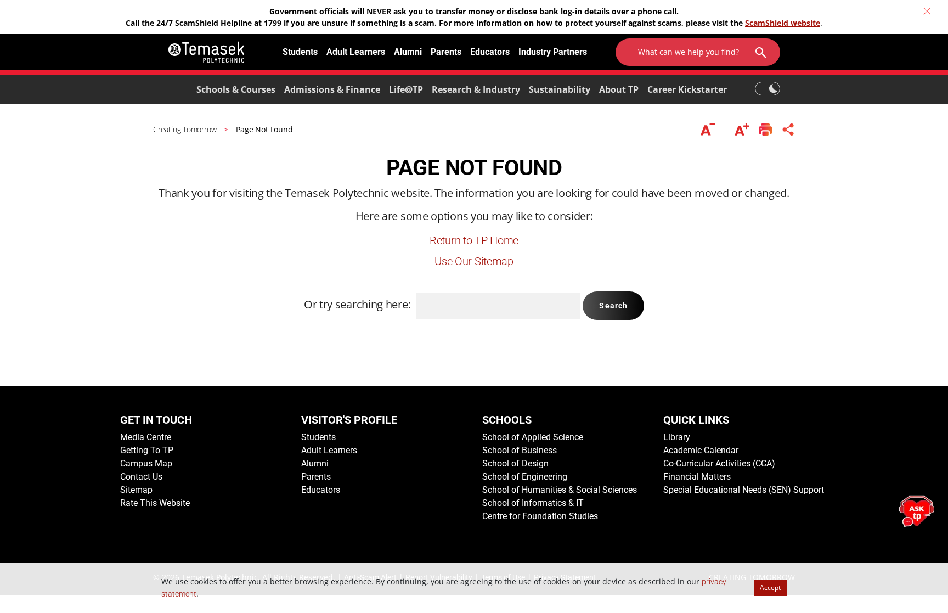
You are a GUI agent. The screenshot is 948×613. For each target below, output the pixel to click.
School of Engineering (524, 476)
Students (300, 52)
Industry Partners (552, 52)
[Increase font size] (742, 129)
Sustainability (559, 89)
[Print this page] (765, 129)
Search (613, 305)
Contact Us (141, 476)
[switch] (767, 84)
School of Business (519, 450)
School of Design (515, 463)
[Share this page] (788, 129)
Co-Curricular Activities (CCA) (719, 463)
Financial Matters (697, 476)
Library (676, 437)
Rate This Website (155, 503)
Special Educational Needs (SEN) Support (743, 490)
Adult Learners (355, 52)
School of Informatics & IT (533, 503)
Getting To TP (146, 450)
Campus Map (146, 463)
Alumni (408, 52)
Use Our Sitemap (474, 261)
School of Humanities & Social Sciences (559, 490)
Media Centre (145, 437)
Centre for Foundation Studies (540, 516)
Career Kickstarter (687, 89)
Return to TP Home (474, 240)
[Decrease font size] (713, 129)
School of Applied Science (532, 437)
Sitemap (136, 490)
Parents (446, 52)
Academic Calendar (700, 450)
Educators (490, 52)
